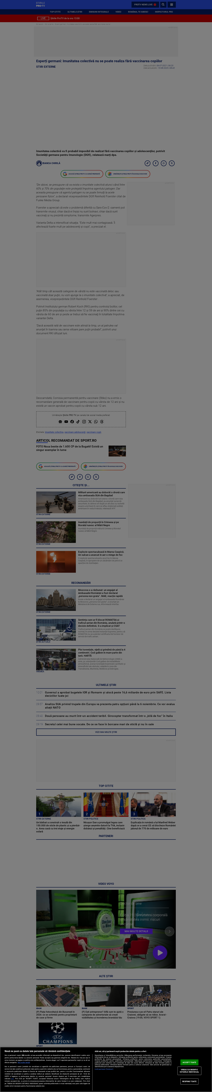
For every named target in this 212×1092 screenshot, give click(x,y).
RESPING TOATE (189, 1081)
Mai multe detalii (24, 1062)
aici (12, 1079)
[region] (106, 1069)
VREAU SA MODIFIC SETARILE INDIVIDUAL (189, 1071)
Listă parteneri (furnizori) (104, 1069)
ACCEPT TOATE (189, 1062)
